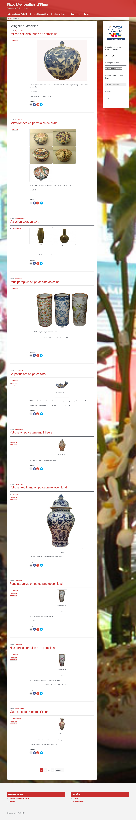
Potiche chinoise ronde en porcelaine (33, 33)
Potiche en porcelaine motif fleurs (31, 432)
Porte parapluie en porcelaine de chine (34, 281)
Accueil (10, 18)
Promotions (75, 14)
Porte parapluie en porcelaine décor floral (36, 583)
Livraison (12, 802)
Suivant (59, 770)
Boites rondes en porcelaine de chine (34, 122)
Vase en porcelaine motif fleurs (29, 711)
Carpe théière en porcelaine (28, 373)
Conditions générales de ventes (19, 798)
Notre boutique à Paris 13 (17, 14)
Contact (87, 14)
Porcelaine (15, 40)
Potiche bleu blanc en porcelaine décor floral (38, 487)
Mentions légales (78, 802)
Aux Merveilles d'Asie (27, 4)
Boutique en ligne (58, 14)
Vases (19, 228)
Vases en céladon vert (24, 221)
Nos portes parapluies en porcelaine (33, 647)
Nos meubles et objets (39, 14)
